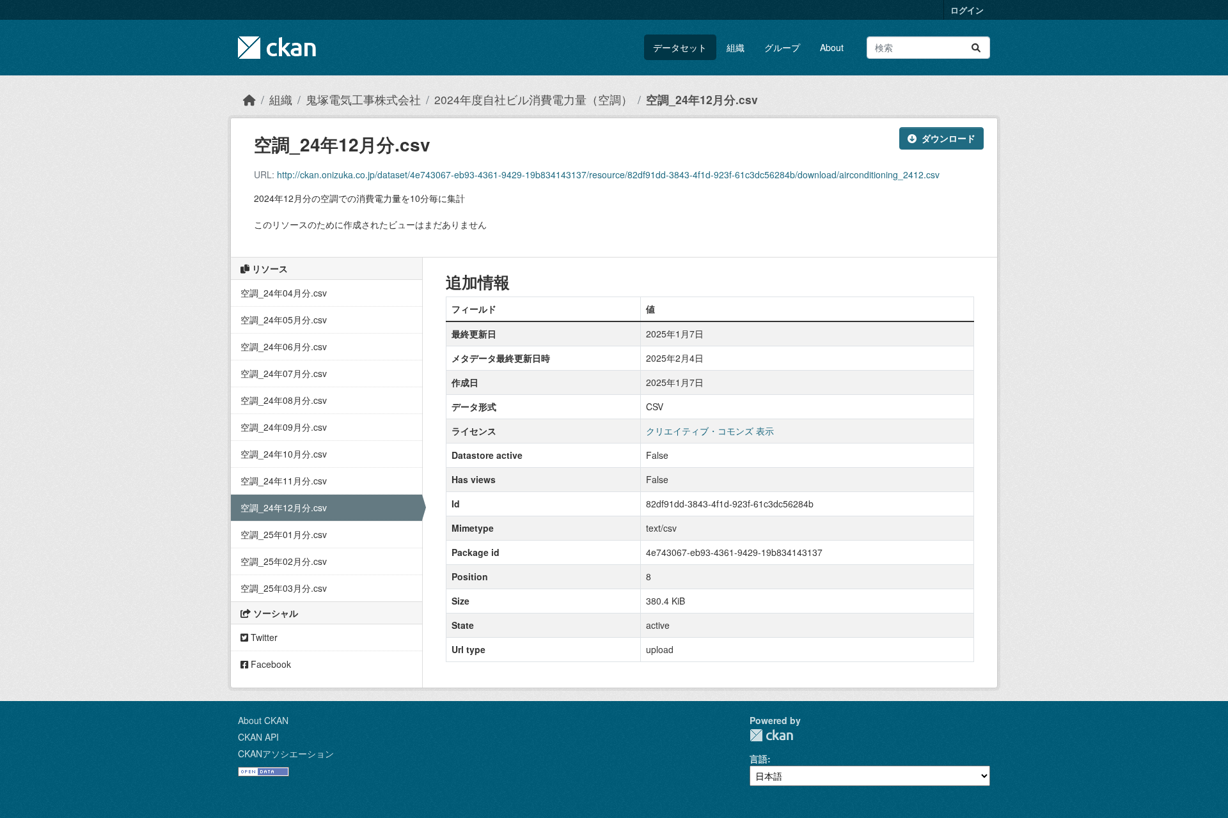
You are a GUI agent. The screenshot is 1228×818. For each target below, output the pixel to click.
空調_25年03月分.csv (283, 588)
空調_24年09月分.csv (283, 427)
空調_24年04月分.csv (283, 292)
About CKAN (263, 720)
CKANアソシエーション (286, 753)
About (832, 47)
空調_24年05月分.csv (283, 319)
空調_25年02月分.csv (283, 561)
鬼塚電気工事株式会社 (363, 99)
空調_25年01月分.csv (283, 534)
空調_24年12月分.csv (702, 99)
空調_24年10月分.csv (283, 453)
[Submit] (976, 47)
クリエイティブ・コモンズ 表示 (710, 430)
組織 (735, 47)
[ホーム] (249, 99)
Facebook (269, 664)
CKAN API (258, 736)
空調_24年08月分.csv (283, 400)
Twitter (263, 637)
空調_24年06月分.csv (283, 346)
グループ (782, 47)
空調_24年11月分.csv (283, 480)
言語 (758, 758)
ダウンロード (948, 138)
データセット (680, 47)
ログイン (967, 10)
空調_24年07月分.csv (283, 373)
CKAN (771, 735)
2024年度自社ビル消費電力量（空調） (533, 99)
